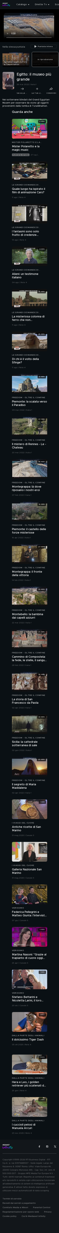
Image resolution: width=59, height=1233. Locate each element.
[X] (55, 1146)
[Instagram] (47, 1146)
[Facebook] (39, 1146)
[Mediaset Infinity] (6, 4)
